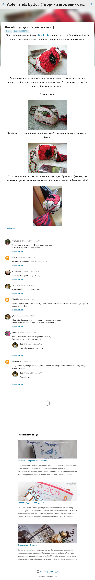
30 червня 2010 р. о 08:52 (25, 285)
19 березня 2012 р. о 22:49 (26, 332)
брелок (8, 31)
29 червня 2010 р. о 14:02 (27, 257)
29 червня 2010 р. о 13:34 (31, 241)
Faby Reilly (43, 35)
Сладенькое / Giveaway (27, 545)
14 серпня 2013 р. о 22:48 (30, 361)
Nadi (14, 332)
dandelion (16, 271)
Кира (14, 257)
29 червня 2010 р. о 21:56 (30, 271)
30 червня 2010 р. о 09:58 (28, 299)
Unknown (16, 361)
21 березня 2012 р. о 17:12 (33, 344)
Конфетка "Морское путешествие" (33, 461)
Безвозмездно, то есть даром (31, 503)
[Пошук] (91, 4)
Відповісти (18, 251)
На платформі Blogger (49, 571)
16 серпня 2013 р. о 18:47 (33, 373)
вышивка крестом (21, 31)
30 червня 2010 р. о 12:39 (25, 316)
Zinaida (15, 299)
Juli (13, 285)
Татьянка (16, 240)
